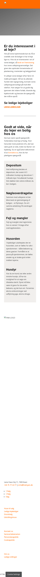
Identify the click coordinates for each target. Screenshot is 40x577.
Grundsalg (8, 514)
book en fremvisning (25, 62)
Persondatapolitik (11, 537)
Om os (6, 554)
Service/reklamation (12, 534)
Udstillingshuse (10, 517)
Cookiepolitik (9, 540)
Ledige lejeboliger (11, 511)
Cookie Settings (13, 574)
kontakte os (13, 152)
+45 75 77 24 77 (10, 485)
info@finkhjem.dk (25, 485)
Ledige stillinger (10, 557)
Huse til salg (9, 508)
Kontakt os (8, 531)
